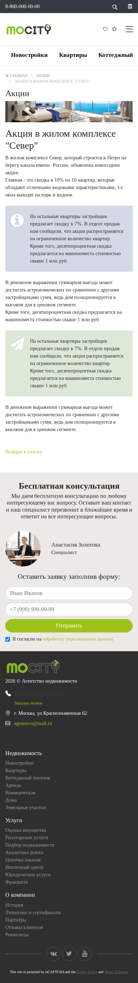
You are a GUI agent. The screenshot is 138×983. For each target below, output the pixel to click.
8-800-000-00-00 (22, 6)
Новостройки (29, 55)
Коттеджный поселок (27, 778)
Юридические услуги (28, 874)
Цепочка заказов (23, 860)
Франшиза (16, 882)
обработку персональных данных (78, 639)
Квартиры (73, 55)
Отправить (69, 626)
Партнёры (15, 920)
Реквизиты (16, 934)
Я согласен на (62, 639)
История (14, 905)
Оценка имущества (25, 830)
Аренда (13, 785)
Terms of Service (116, 972)
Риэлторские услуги (26, 837)
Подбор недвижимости (29, 845)
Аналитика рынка (24, 852)
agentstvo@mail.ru (33, 723)
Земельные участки (25, 807)
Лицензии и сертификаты (33, 912)
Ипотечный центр (24, 867)
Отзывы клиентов (24, 927)
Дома (11, 800)
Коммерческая (20, 792)
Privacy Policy (86, 972)
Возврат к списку (23, 451)
